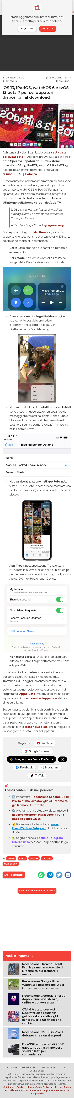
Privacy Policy (63, 1087)
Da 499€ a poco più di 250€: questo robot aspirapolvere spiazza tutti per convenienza (43, 1049)
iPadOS (34, 858)
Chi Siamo (8, 1087)
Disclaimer (30, 1090)
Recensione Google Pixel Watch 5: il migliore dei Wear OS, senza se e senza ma (43, 985)
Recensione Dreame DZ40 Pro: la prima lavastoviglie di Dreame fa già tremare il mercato (40, 801)
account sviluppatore (41, 698)
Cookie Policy (14, 1090)
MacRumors (41, 232)
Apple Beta (27, 693)
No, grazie (27, 29)
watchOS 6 (11, 864)
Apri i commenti (13, 875)
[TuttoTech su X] (62, 759)
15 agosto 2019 (54, 225)
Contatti (21, 1087)
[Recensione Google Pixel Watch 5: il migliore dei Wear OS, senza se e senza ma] (13, 984)
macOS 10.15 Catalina (21, 174)
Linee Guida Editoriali (40, 1087)
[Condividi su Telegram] (50, 875)
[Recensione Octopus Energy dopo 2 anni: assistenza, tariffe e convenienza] (13, 999)
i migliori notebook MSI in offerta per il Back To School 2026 (40, 814)
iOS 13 (22, 858)
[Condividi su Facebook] (68, 875)
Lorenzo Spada (15, 77)
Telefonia (12, 81)
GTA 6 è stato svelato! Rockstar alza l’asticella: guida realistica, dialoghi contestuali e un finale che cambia (41, 1016)
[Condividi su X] (59, 875)
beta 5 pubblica (36, 726)
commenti (64, 81)
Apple (11, 858)
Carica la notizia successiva (37, 890)
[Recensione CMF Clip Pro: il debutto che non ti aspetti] (13, 1033)
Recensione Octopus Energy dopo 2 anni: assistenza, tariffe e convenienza (43, 999)
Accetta (48, 29)
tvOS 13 (47, 858)
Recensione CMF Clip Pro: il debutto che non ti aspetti (42, 1033)
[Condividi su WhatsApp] (41, 875)
